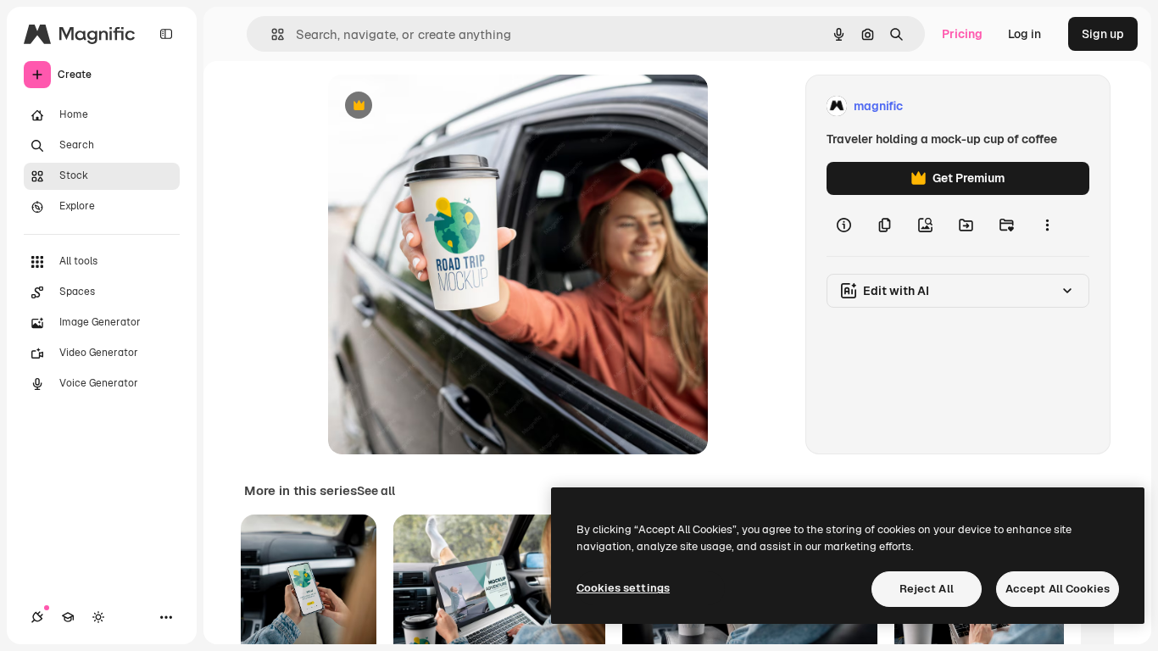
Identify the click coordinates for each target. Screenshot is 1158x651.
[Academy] (67, 617)
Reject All (926, 588)
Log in (1024, 34)
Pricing (962, 34)
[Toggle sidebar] (166, 33)
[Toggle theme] (98, 617)
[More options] (1047, 225)
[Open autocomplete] (271, 34)
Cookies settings (623, 588)
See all (376, 490)
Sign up (1103, 34)
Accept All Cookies (1057, 588)
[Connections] (37, 617)
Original (436, 106)
